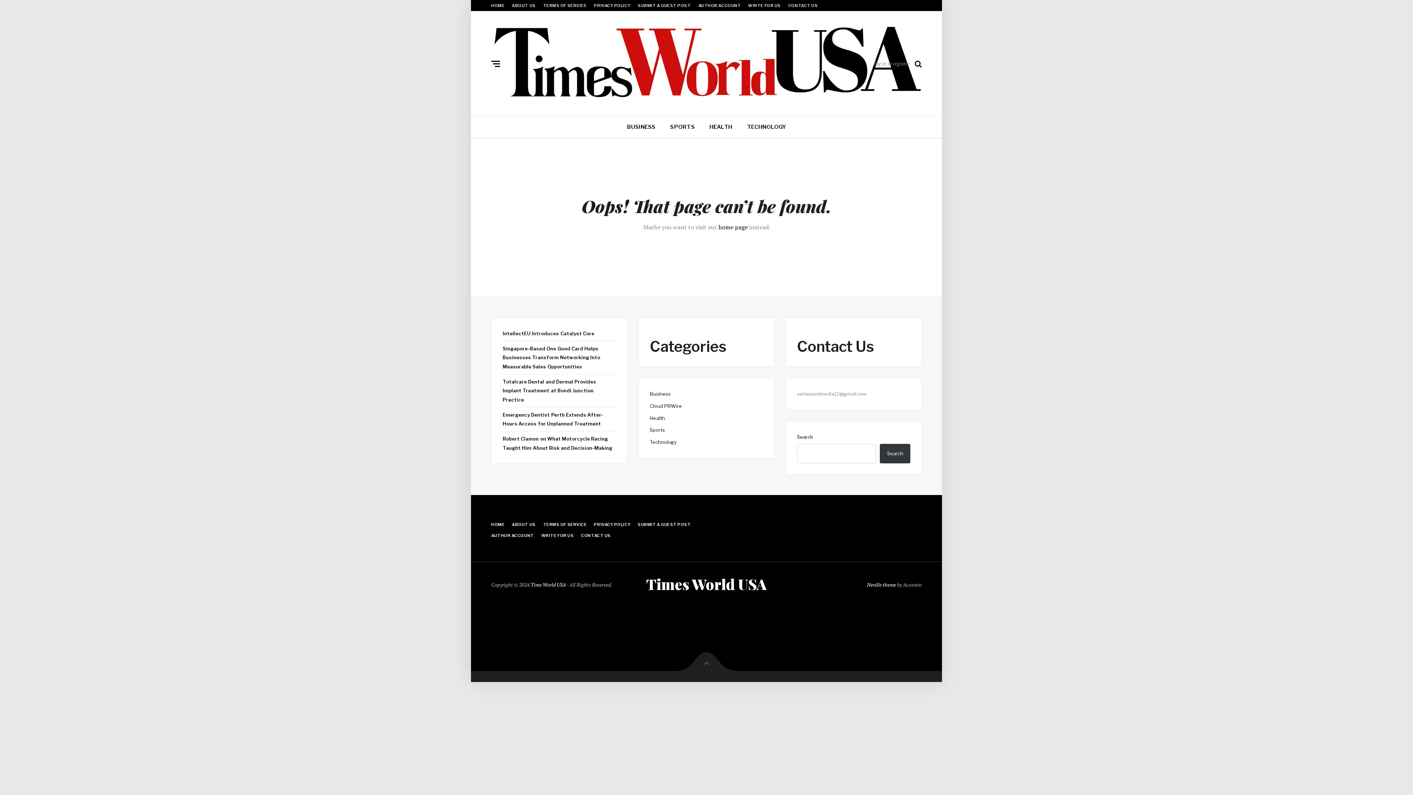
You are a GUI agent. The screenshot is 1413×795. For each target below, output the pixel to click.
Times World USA (706, 584)
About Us (523, 5)
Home (497, 5)
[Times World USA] (706, 62)
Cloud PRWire (666, 406)
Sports (682, 127)
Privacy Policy (612, 5)
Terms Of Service (565, 5)
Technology (766, 127)
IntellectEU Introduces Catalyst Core (548, 333)
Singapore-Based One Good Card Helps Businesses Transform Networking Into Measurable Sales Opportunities (551, 358)
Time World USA (548, 584)
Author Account (719, 5)
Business (641, 127)
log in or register (891, 63)
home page (733, 227)
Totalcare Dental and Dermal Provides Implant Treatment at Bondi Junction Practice (549, 391)
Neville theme (881, 584)
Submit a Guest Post (664, 5)
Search (805, 437)
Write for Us (764, 5)
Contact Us (803, 5)
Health (720, 127)
